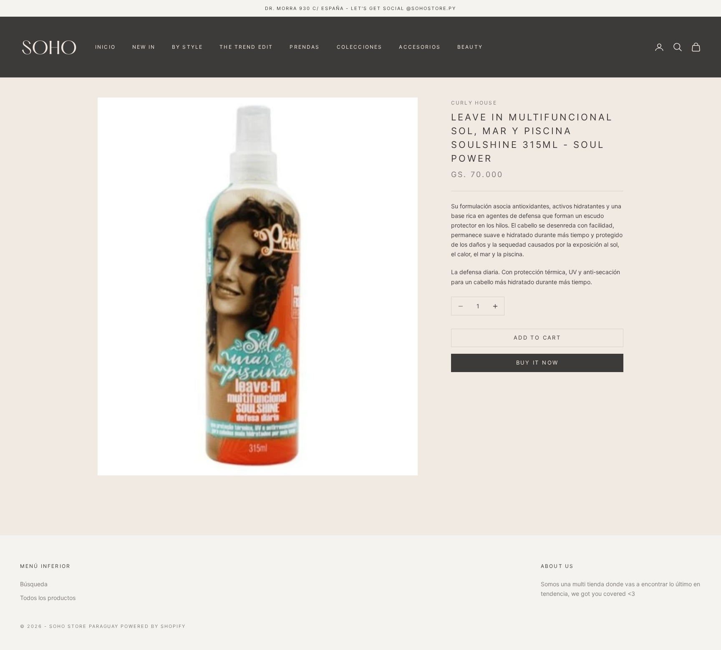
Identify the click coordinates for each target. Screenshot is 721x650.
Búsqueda (34, 584)
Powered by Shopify (153, 626)
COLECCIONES (360, 47)
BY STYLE (187, 47)
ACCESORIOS (420, 47)
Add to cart (537, 338)
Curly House (474, 103)
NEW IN (143, 47)
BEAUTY (470, 47)
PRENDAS (305, 47)
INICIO (105, 47)
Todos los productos (48, 597)
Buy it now (537, 363)
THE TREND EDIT (246, 47)
